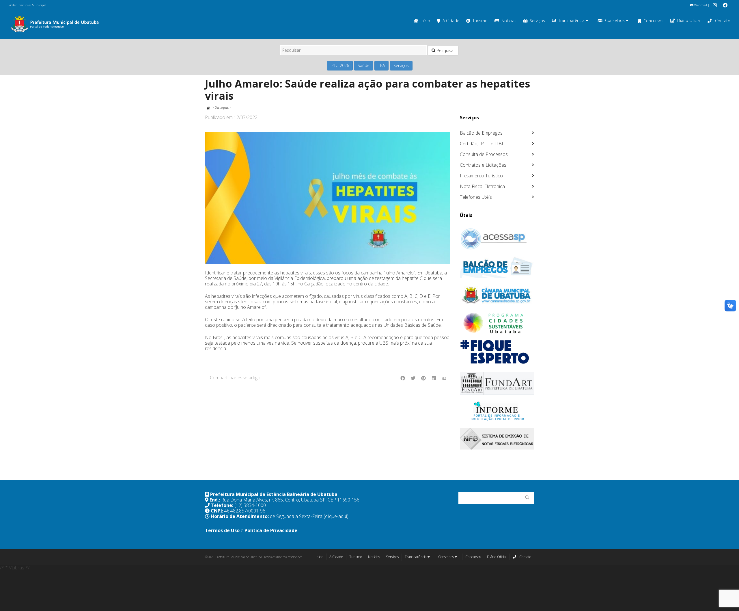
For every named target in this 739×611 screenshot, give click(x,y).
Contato (722, 20)
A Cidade (451, 20)
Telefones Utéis (476, 197)
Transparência (572, 20)
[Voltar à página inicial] (208, 107)
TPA (381, 65)
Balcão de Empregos (481, 133)
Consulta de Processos (484, 154)
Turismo (480, 20)
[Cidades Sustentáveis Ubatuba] (497, 323)
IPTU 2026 (340, 65)
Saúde (364, 65)
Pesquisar (445, 50)
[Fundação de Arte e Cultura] (497, 383)
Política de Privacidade (271, 530)
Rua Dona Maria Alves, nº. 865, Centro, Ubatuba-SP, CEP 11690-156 (290, 500)
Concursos (653, 20)
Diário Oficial (689, 20)
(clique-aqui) (336, 516)
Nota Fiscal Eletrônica (482, 186)
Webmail (700, 5)
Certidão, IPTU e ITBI (481, 143)
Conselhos (615, 20)
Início (425, 20)
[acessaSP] (497, 238)
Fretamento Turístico (481, 175)
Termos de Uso (222, 530)
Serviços (537, 20)
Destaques (222, 107)
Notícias (508, 20)
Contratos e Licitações (483, 165)
